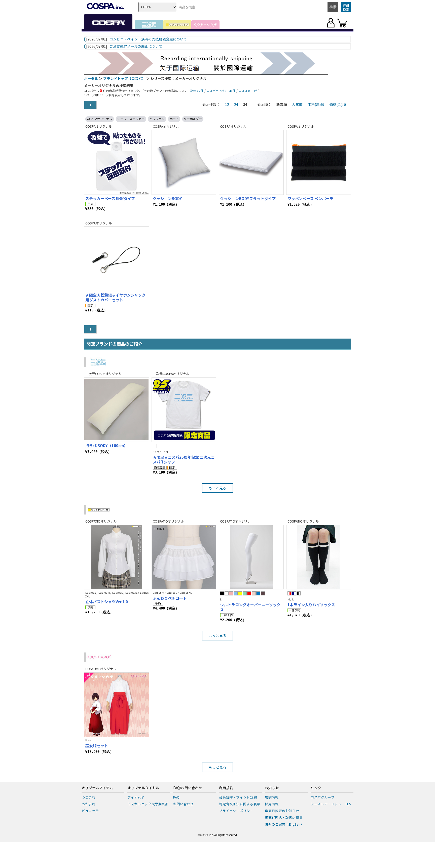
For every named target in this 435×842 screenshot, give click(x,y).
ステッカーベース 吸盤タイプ (110, 198)
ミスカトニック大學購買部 (148, 804)
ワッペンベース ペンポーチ (310, 198)
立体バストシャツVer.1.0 (106, 601)
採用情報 (272, 804)
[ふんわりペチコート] (184, 557)
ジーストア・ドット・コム (331, 804)
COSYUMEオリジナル (101, 668)
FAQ (176, 797)
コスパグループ (323, 797)
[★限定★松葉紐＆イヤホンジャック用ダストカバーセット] (116, 259)
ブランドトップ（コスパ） (124, 78)
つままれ (88, 797)
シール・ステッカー (130, 119)
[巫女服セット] (116, 705)
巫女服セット (96, 745)
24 (236, 104)
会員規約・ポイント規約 (238, 797)
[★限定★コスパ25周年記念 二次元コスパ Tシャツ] (184, 410)
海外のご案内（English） (284, 824)
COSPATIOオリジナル (101, 521)
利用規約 (226, 788)
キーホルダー (193, 119)
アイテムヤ (135, 797)
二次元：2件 (195, 90)
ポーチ (174, 119)
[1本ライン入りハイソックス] (318, 557)
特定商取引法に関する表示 (239, 804)
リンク (316, 788)
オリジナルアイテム (97, 788)
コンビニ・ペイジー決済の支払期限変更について (148, 39)
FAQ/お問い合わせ (187, 788)
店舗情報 (272, 797)
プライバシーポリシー (236, 810)
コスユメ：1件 (248, 90)
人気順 (297, 104)
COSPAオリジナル (99, 119)
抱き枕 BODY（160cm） (106, 445)
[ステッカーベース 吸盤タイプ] (116, 162)
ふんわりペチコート (170, 598)
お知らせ (272, 788)
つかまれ (88, 804)
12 (227, 104)
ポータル (91, 78)
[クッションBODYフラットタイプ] (251, 162)
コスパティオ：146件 (221, 90)
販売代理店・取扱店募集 (284, 817)
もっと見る (217, 487)
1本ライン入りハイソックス (311, 604)
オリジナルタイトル (143, 788)
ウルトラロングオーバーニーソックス (250, 607)
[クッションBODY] (184, 162)
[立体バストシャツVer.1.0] (116, 557)
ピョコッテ (90, 810)
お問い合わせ (183, 804)
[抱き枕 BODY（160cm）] (116, 410)
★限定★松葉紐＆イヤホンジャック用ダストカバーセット (115, 297)
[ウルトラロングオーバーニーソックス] (251, 557)
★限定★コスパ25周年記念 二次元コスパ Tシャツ (184, 459)
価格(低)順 (337, 104)
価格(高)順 (316, 104)
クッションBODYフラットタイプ (248, 198)
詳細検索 (346, 7)
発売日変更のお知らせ (282, 810)
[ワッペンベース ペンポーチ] (318, 162)
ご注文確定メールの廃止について (136, 46)
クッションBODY (167, 198)
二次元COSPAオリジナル (103, 373)
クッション (157, 119)
